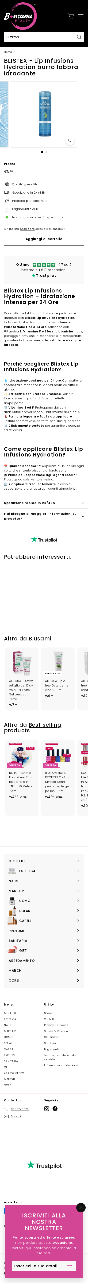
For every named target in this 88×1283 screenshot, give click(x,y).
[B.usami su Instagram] (46, 1108)
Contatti (49, 1019)
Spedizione (27, 229)
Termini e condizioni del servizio (60, 1057)
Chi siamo (51, 1037)
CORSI (8, 1085)
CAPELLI (9, 1049)
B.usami (40, 638)
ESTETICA (10, 1019)
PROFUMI (10, 1055)
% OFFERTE (11, 1013)
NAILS (8, 1025)
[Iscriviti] (69, 1265)
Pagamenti (51, 1049)
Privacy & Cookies (56, 1025)
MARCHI (9, 1079)
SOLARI (9, 1043)
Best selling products (32, 727)
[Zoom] (70, 140)
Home (8, 52)
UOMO (8, 1037)
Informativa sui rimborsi (61, 1065)
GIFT (7, 1067)
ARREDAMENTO (14, 1073)
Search (49, 1013)
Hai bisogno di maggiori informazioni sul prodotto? (41, 516)
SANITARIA (11, 1061)
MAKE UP (10, 1031)
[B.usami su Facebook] (55, 1108)
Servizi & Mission (56, 1031)
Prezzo (9, 164)
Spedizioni (51, 1043)
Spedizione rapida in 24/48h (29, 503)
